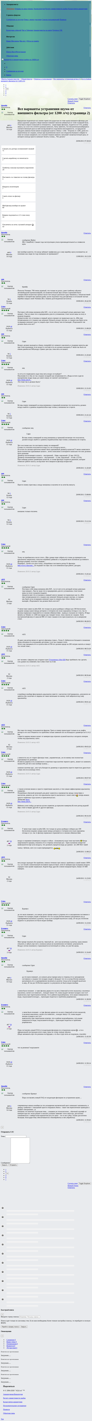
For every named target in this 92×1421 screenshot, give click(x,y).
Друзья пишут (12, 1348)
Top (2, 1419)
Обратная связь (12, 56)
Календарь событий (13, 30)
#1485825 (87, 1122)
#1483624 (87, 303)
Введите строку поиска (10, 1317)
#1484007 (87, 497)
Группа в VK (57, 30)
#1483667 (87, 390)
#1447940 (87, 143)
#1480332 (87, 258)
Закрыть (4, 1165)
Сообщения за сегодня (14, 20)
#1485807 (87, 854)
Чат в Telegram (27, 30)
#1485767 (87, 677)
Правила (63, 20)
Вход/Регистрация (19, 52)
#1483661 (87, 357)
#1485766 (87, 651)
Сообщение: (5, 1163)
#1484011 (87, 523)
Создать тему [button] (73, 99)
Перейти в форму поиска (10, 1327)
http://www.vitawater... (26, 565)
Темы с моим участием (32, 20)
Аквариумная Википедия (13, 1394)
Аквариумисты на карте (42, 30)
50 (11, 841)
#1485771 (87, 749)
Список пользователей (50, 20)
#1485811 (87, 925)
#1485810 (87, 880)
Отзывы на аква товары (24, 9)
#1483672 (87, 417)
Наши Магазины (12, 41)
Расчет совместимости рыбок (56, 9)
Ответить (71, 103)
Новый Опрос (73, 101)
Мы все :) (23, 41)
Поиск (9, 52)
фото (28, 800)
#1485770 (87, 704)
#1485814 (87, 1001)
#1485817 (87, 1039)
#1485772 (87, 780)
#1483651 (87, 330)
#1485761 (87, 623)
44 (11, 326)
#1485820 (87, 1065)
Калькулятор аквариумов (77, 9)
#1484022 (87, 576)
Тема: (3, 1136)
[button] (4, 105)
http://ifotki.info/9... (24, 380)
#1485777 (87, 818)
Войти (8, 75)
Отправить (13, 1165)
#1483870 (87, 470)
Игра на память (33, 41)
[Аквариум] (20, 60)
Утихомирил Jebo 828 (57, 660)
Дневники (10, 9)
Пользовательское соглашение (14, 1406)
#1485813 (87, 954)
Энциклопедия (39, 9)
